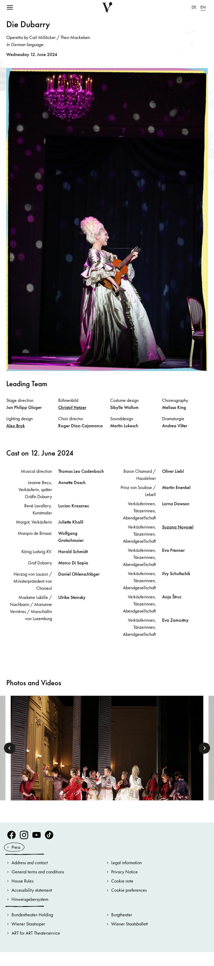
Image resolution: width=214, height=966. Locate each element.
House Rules (22, 881)
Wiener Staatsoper (28, 924)
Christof (72, 407)
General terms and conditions (37, 872)
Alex (15, 426)
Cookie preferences (129, 890)
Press (15, 847)
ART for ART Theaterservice (35, 933)
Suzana (177, 527)
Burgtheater (121, 915)
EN (203, 7)
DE (194, 7)
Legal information (126, 863)
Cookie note (122, 881)
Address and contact (29, 863)
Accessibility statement (31, 890)
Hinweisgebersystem (29, 899)
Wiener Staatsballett (129, 924)
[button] (9, 748)
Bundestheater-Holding (32, 915)
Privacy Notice (124, 872)
